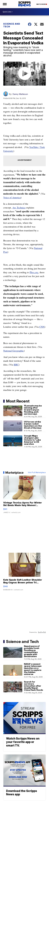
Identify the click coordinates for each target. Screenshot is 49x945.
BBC (16, 364)
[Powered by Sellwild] (42, 632)
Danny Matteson (20, 94)
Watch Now (41, 4)
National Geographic (13, 350)
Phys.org (34, 272)
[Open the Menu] (4, 4)
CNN (42, 326)
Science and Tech (11, 25)
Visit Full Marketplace (37, 473)
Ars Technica (18, 207)
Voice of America (12, 197)
